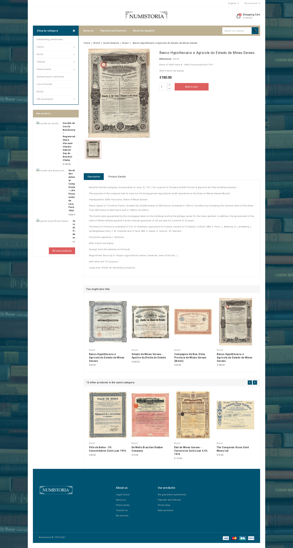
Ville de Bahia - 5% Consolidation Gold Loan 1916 (107, 449)
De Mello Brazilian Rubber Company (147, 449)
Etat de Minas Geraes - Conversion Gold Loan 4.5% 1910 (191, 450)
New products (165, 510)
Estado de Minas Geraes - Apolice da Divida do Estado (149, 356)
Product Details (117, 176)
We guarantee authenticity (172, 494)
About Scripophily (144, 30)
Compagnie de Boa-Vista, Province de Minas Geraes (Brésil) (190, 357)
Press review (123, 505)
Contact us (122, 510)
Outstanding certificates (50, 39)
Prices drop (164, 505)
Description (93, 176)
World (40, 54)
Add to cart (191, 86)
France (40, 47)
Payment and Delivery (113, 30)
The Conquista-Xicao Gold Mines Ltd (233, 449)
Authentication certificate (50, 76)
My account (122, 515)
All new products (62, 250)
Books (40, 91)
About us (88, 30)
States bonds (44, 69)
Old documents (45, 99)
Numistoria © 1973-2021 (52, 537)
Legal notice (122, 494)
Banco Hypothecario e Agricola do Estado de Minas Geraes (106, 357)
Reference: (165, 59)
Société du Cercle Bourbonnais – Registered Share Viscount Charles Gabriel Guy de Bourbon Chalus (70, 141)
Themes (41, 61)
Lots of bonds (44, 84)
